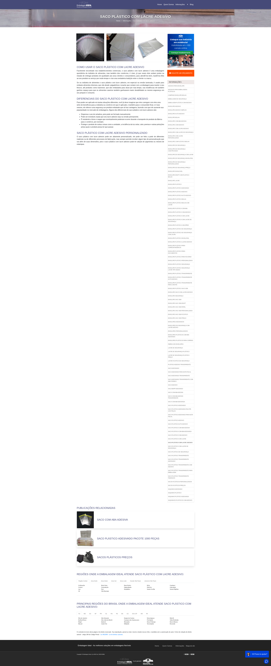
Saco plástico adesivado (177, 405)
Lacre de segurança (175, 348)
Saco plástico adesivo (176, 420)
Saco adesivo (172, 385)
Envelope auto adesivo (176, 114)
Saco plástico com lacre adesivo (180, 442)
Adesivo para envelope (176, 86)
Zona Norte (94, 581)
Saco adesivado (173, 368)
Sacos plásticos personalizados (180, 481)
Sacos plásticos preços (177, 485)
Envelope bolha (174, 117)
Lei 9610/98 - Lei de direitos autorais (112, 634)
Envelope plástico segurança (179, 264)
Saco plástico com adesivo (177, 435)
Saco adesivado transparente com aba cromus (180, 380)
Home (160, 5)
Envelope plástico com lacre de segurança (179, 220)
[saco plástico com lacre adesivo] (90, 47)
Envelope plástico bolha (177, 199)
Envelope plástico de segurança (180, 229)
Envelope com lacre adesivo (178, 128)
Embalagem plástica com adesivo (179, 102)
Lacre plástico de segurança (178, 361)
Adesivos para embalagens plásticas (177, 90)
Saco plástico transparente (178, 455)
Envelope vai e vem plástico (178, 314)
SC (106, 613)
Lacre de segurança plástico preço (178, 356)
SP (95, 613)
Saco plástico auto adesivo (178, 424)
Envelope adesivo (174, 106)
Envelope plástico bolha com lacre (178, 204)
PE (117, 613)
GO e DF (134, 613)
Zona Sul (113, 581)
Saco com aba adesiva (175, 392)
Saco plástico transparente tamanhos (178, 477)
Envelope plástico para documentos (176, 252)
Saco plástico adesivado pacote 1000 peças (179, 410)
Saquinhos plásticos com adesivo (180, 500)
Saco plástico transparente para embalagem (180, 471)
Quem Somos (169, 4)
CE (128, 613)
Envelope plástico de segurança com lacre (180, 233)
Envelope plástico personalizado (180, 260)
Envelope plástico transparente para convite (180, 284)
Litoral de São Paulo (150, 581)
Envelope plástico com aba (177, 208)
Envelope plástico (174, 184)
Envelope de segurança (176, 145)
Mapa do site (190, 646)
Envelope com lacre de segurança (180, 132)
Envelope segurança (175, 296)
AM (142, 613)
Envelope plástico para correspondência (176, 246)
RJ (79, 613)
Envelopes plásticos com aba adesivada (178, 335)
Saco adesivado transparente (179, 375)
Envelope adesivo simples (177, 110)
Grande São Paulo (135, 581)
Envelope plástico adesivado (178, 188)
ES (90, 613)
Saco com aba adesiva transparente (175, 397)
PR (101, 613)
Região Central (83, 581)
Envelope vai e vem (174, 299)
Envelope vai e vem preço (177, 318)
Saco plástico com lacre (177, 439)
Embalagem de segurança (177, 99)
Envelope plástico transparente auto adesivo (180, 278)
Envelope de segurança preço (179, 167)
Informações (182, 4)
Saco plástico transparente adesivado (178, 460)
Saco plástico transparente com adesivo (180, 466)
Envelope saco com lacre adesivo (180, 292)
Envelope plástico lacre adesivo (180, 242)
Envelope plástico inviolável (178, 238)
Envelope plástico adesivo (177, 192)
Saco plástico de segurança (178, 452)
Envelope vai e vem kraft (177, 303)
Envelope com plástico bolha (178, 141)
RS (112, 613)
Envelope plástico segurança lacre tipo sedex (179, 269)
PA (147, 613)
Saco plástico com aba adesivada (179, 431)
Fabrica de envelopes (175, 344)
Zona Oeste (104, 581)
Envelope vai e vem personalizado (180, 310)
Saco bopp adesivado (175, 388)
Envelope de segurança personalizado (176, 163)
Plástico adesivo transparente (179, 364)
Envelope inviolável (175, 171)
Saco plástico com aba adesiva (179, 428)
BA (122, 613)
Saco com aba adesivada (176, 401)
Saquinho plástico (174, 493)
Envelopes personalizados (178, 331)
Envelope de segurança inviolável (180, 158)
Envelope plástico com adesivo (179, 212)
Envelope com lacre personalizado (175, 137)
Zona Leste (123, 581)
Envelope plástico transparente (180, 273)
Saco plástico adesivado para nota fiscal (180, 415)
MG (85, 613)
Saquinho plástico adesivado (178, 496)
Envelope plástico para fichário (179, 257)
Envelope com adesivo (176, 125)
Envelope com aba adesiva (177, 121)
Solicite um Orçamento (181, 73)
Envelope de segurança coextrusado (176, 150)
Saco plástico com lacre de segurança (178, 447)
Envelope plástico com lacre (178, 216)
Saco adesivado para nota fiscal (179, 372)
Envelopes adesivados (176, 322)
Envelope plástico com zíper (178, 225)
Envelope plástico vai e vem (178, 288)
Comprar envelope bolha (177, 95)
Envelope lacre (174, 180)
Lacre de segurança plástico (178, 351)
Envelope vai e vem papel (177, 307)
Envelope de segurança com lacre (180, 154)
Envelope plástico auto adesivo (179, 195)
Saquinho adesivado (175, 489)
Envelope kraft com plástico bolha (178, 176)
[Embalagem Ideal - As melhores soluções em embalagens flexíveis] (84, 4)
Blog (191, 4)
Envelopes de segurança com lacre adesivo (178, 326)
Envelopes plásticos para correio (180, 340)
